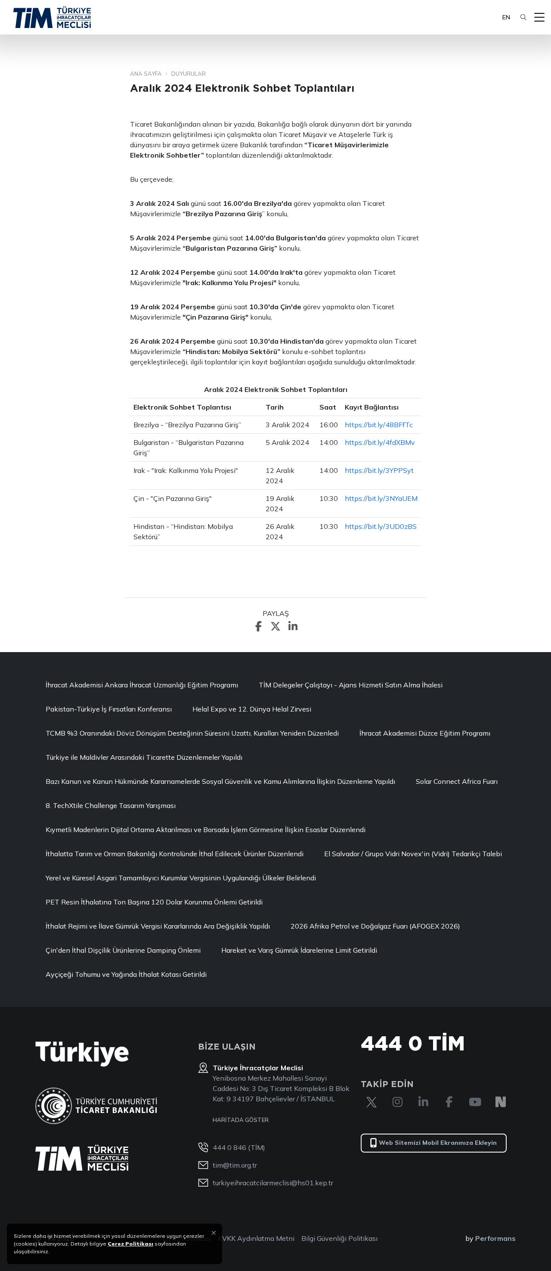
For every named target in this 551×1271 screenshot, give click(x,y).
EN (506, 17)
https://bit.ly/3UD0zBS (381, 526)
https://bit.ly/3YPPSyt (379, 470)
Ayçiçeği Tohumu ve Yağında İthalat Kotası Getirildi (126, 974)
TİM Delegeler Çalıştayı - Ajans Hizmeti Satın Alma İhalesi (351, 685)
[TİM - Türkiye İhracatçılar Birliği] (52, 17)
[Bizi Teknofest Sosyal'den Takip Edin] (500, 1102)
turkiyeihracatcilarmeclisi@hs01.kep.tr (273, 1182)
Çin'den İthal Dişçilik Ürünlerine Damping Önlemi (123, 950)
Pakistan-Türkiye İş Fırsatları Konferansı (109, 709)
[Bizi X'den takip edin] (371, 1102)
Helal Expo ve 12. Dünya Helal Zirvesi (251, 709)
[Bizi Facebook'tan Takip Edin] (449, 1102)
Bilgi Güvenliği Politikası (339, 1238)
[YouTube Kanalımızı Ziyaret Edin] (475, 1102)
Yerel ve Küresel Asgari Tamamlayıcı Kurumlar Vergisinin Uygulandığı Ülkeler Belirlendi (181, 877)
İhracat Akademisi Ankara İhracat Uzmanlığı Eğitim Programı (142, 685)
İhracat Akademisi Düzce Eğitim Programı (424, 733)
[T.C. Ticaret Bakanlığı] (96, 1106)
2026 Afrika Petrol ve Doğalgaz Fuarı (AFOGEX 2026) (375, 926)
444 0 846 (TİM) (239, 1147)
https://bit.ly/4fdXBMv (380, 442)
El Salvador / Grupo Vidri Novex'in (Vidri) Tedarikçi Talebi (413, 853)
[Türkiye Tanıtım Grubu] (82, 1054)
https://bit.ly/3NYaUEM (381, 498)
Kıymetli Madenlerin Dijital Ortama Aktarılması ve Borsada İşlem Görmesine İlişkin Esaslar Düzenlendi (205, 829)
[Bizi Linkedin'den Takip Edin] (423, 1102)
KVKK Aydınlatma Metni (256, 1238)
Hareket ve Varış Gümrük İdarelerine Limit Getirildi (299, 950)
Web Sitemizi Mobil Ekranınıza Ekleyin (438, 1143)
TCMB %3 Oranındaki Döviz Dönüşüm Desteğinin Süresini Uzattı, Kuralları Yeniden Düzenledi (192, 733)
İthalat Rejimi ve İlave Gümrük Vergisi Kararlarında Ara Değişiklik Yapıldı (158, 926)
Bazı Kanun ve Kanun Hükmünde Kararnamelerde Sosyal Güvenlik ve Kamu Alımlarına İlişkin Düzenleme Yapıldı (220, 781)
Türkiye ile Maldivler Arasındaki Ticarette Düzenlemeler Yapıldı (144, 757)
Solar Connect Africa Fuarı (457, 781)
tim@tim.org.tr (235, 1165)
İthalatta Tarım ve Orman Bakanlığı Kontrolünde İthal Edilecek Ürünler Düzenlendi (174, 853)
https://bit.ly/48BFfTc (379, 424)
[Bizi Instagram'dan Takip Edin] (397, 1102)
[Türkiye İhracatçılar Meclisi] (81, 1158)
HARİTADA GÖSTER (241, 1119)
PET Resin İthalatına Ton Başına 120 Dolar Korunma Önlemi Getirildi (154, 902)
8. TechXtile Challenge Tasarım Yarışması (111, 805)
